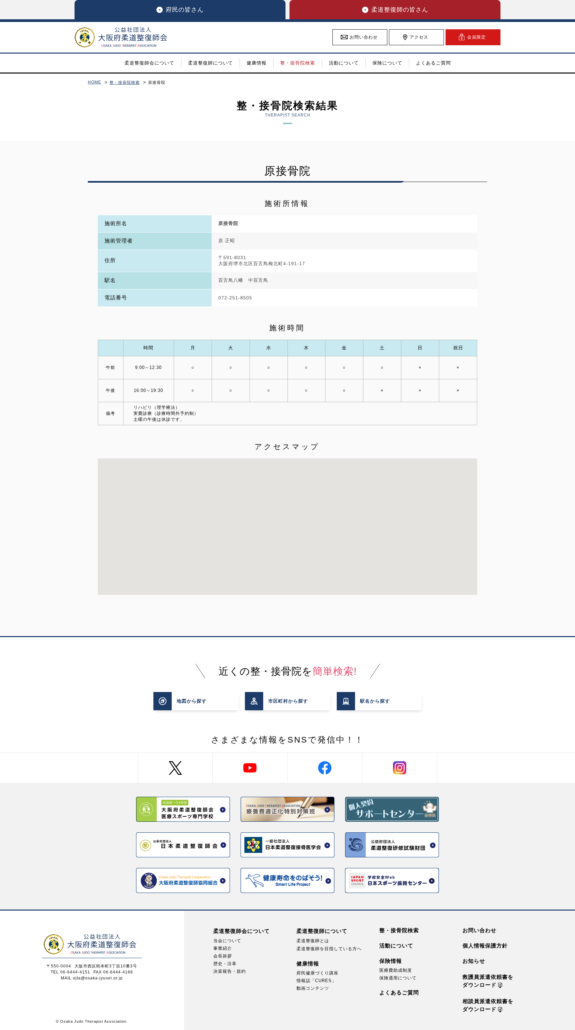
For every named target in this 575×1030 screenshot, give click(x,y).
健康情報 (307, 963)
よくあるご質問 (399, 992)
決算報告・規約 (229, 971)
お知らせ (474, 961)
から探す (192, 701)
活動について (396, 945)
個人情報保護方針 (485, 945)
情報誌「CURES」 (316, 980)
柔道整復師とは (312, 940)
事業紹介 (222, 948)
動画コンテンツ (312, 988)
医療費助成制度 (395, 970)
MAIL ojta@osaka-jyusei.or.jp (92, 978)
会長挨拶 (222, 955)
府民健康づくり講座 (317, 972)
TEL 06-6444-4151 (70, 972)
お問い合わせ (479, 930)
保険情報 (390, 961)
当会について (227, 940)
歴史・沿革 (225, 963)
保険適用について (398, 977)
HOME (94, 82)
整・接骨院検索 (124, 82)
